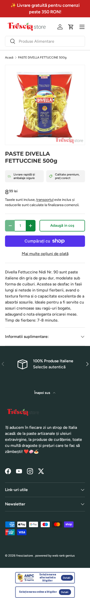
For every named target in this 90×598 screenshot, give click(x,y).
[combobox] (45, 41)
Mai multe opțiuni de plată (45, 253)
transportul (45, 200)
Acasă (9, 57)
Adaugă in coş (62, 225)
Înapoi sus (42, 393)
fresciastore (24, 555)
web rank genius (63, 555)
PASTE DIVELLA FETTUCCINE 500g (42, 57)
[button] (71, 26)
